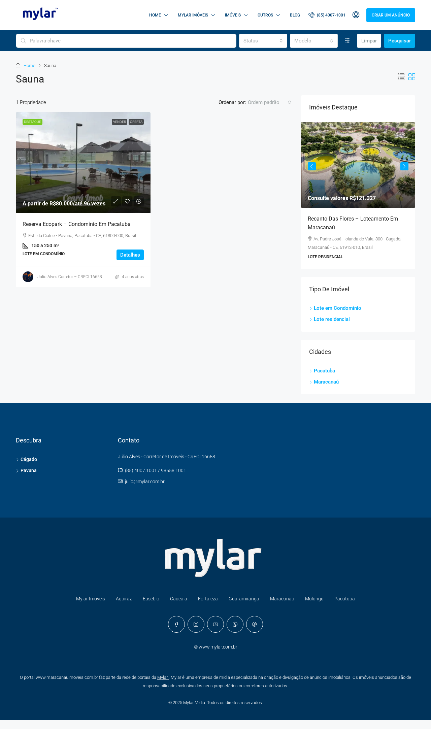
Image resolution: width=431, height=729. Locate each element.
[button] (401, 77)
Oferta (136, 122)
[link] (83, 162)
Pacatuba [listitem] (324, 371)
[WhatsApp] (235, 624)
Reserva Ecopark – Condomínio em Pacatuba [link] (77, 224)
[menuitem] (327, 15)
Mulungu (314, 598)
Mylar (163, 677)
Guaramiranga (244, 598)
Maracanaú (282, 598)
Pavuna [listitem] (29, 470)
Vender (119, 122)
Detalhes (130, 255)
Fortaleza (208, 598)
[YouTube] (215, 624)
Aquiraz (124, 598)
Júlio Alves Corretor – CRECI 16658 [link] (69, 276)
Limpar (369, 41)
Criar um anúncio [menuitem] (391, 15)
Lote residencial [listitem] (332, 319)
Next (404, 166)
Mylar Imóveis (193, 15)
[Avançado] (347, 41)
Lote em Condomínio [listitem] (337, 308)
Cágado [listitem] (29, 459)
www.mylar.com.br (218, 647)
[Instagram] (196, 624)
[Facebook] (176, 624)
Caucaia (178, 598)
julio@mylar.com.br (145, 481)
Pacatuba (344, 598)
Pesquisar (399, 41)
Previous (312, 166)
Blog (295, 15)
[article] (358, 195)
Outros (265, 15)
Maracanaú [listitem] (326, 382)
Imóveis (233, 15)
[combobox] (263, 41)
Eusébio (151, 598)
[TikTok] (254, 624)
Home (155, 15)
